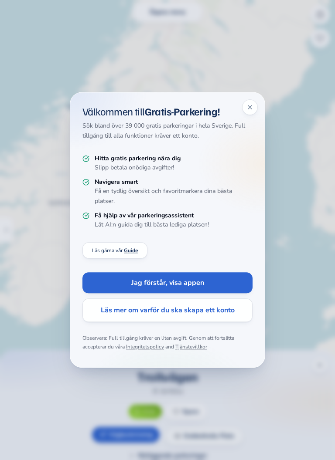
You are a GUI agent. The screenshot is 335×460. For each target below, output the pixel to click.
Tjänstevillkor (191, 346)
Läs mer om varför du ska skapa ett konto (168, 310)
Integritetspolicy (145, 346)
